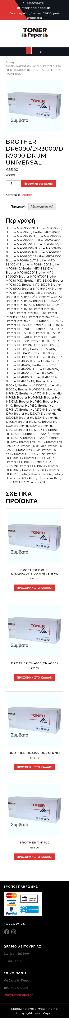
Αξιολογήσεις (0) (41, 206)
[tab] (18, 206)
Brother (47, 65)
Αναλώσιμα (23, 65)
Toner (35, 65)
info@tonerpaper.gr (18, 995)
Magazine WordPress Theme (34, 1008)
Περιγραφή (18, 206)
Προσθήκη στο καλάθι (38, 183)
